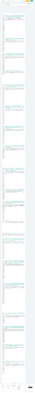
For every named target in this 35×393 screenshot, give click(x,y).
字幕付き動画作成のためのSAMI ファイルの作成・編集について (13, 70)
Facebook (19, 387)
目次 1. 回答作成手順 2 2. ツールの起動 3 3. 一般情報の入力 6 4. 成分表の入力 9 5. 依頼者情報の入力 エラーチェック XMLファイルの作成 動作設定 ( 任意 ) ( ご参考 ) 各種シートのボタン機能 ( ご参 (14, 39)
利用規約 (13, 386)
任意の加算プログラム (7, 220)
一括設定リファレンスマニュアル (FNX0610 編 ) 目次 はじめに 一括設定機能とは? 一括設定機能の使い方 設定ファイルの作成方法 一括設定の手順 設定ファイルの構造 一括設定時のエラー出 (14, 146)
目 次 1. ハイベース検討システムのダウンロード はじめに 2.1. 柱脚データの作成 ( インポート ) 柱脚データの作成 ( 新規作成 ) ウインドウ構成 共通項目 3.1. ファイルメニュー (14, 314)
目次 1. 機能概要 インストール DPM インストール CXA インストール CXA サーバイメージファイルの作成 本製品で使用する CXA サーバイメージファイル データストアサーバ (14, 362)
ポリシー (13, 387)
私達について (3, 386)
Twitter (19, 388)
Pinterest (19, 389)
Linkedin (19, 386)
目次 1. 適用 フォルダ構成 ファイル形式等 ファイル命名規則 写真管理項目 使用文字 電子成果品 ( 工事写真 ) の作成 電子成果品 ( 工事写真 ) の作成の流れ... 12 (14, 189)
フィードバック (8, 388)
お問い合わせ (8, 387)
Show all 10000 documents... (13, 382)
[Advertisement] (13, 9)
